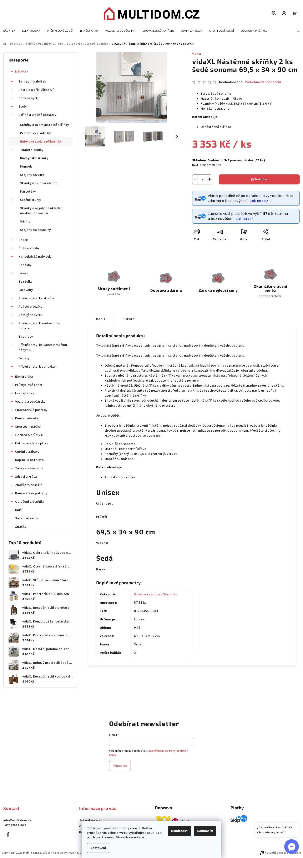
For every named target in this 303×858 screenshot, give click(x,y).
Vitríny (25, 221)
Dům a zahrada (26, 418)
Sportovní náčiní (28, 426)
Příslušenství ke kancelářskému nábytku (43, 347)
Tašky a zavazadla (29, 468)
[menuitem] (9, 31)
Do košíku (261, 179)
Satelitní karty (26, 518)
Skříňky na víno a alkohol (39, 183)
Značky (20, 526)
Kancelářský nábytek (35, 256)
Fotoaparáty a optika (31, 443)
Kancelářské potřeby (31, 493)
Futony (24, 358)
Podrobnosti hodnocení (263, 82)
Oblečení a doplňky (30, 501)
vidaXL (197, 54)
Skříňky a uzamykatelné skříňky (44, 125)
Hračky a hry (24, 393)
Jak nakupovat (90, 820)
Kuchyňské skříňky (34, 158)
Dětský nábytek (31, 315)
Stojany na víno (32, 175)
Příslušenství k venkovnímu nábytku (39, 326)
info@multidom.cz (17, 820)
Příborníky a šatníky (35, 133)
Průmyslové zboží (28, 385)
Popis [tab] (100, 319)
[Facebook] (8, 834)
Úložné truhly (30, 200)
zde (141, 837)
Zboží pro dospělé (29, 485)
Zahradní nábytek (32, 81)
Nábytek (21, 71)
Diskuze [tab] (129, 319)
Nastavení (98, 848)
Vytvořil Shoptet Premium (283, 853)
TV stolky (26, 281)
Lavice (24, 273)
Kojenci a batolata (29, 460)
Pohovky (25, 265)
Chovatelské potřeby (31, 410)
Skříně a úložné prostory (37, 115)
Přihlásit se (120, 766)
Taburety (26, 336)
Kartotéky (28, 191)
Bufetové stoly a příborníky (41, 141)
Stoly (23, 106)
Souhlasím (205, 831)
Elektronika (24, 376)
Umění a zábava (27, 451)
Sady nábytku (29, 98)
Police (23, 240)
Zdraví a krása (26, 476)
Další (18, 510)
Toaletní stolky (32, 150)
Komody (26, 166)
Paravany (26, 290)
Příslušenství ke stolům (36, 298)
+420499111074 (14, 825)
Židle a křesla (29, 248)
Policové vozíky (30, 306)
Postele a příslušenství (36, 90)
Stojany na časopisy (35, 230)
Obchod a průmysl (29, 435)
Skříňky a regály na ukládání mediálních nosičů (42, 210)
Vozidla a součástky (30, 401)
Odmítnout (179, 831)
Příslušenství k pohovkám (38, 366)
